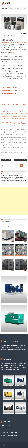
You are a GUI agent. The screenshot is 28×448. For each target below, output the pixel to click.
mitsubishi (7, 142)
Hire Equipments (11, 104)
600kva (2, 132)
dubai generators (10, 137)
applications (12, 52)
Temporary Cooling (13, 110)
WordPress (22, 445)
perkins (21, 142)
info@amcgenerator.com (12, 90)
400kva (7, 123)
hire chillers (7, 139)
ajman (18, 132)
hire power (10, 140)
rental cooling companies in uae (18, 145)
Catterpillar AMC (21, 115)
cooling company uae (14, 136)
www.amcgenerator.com (12, 93)
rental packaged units (21, 147)
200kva (15, 122)
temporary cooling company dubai (14, 150)
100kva (7, 122)
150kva (11, 122)
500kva (11, 123)
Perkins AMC (6, 115)
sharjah (25, 149)
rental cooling (9, 145)
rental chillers (22, 144)
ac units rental (13, 132)
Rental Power (19, 104)
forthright (8, 70)
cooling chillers (22, 134)
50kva (3, 122)
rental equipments (6, 147)
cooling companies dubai (5, 136)
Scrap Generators (7, 118)
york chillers (21, 152)
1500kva (14, 125)
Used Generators (22, 116)
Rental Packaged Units (12, 111)
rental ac (17, 144)
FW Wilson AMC (14, 116)
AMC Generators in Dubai (14, 444)
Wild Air (20, 111)
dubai (24, 136)
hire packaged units (4, 140)
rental (15, 144)
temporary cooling (4, 150)
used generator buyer (14, 152)
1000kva (19, 123)
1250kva (24, 123)
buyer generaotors (8, 134)
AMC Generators (13, 106)
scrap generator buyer (19, 149)
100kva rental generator (19, 129)
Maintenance (17, 113)
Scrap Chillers (21, 118)
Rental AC (20, 110)
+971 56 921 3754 (9, 87)
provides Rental (5, 42)
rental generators (13, 147)
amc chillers (22, 132)
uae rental (8, 152)
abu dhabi (9, 132)
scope (25, 42)
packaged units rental (16, 142)
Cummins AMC (12, 115)
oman (10, 142)
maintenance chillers (16, 140)
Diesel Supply (24, 113)
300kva (23, 122)
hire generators (24, 139)
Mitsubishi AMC (5, 116)
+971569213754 (9, 430)
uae (5, 152)
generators (2, 139)
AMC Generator (10, 113)
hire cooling (12, 139)
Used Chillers (15, 118)
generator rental (23, 137)
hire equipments (18, 139)
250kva (19, 122)
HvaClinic (4, 104)
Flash (8, 445)
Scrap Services (21, 106)
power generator (10, 144)
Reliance (14, 70)
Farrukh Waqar (12, 35)
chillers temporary (15, 134)
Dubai (17, 42)
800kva (15, 123)
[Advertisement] (14, 201)
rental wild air (12, 149)
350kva (3, 123)
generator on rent (16, 137)
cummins (20, 136)
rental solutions (6, 149)
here (6, 61)
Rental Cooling (17, 8)
